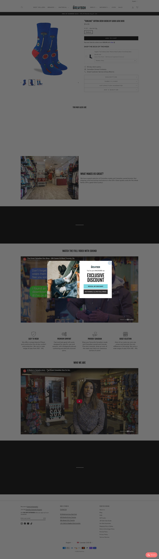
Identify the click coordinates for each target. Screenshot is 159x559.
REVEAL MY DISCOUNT (95, 286)
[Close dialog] (109, 263)
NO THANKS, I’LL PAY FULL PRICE (95, 291)
